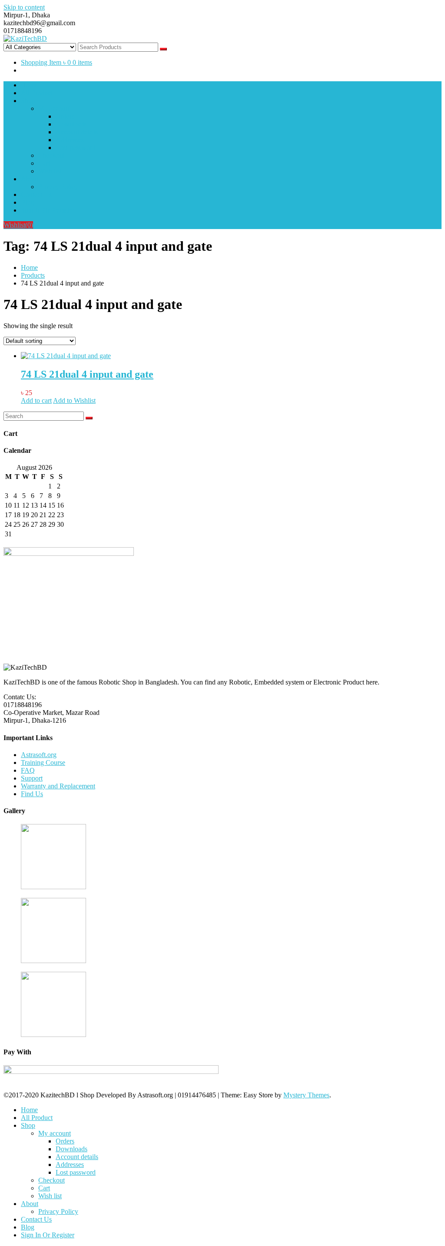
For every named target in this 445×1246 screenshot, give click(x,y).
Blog (27, 202)
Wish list (50, 171)
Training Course (43, 762)
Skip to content (24, 7)
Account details (77, 132)
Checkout (51, 155)
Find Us (32, 793)
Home (29, 85)
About (29, 179)
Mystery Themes (306, 1095)
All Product (37, 92)
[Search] (89, 418)
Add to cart (36, 400)
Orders (65, 116)
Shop (28, 100)
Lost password (76, 147)
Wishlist (18, 225)
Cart (44, 163)
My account (54, 108)
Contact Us (36, 194)
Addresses (70, 139)
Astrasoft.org (38, 754)
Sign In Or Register (47, 210)
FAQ (28, 770)
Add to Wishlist (74, 400)
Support (32, 778)
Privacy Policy (58, 186)
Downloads (71, 124)
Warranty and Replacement (58, 786)
